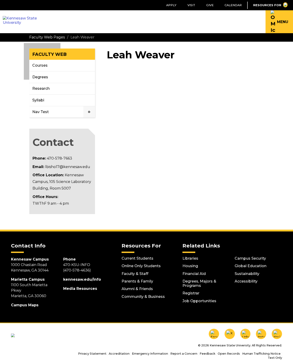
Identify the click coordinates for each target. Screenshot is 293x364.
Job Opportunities (199, 301)
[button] (279, 21)
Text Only (275, 357)
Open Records (229, 353)
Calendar (233, 5)
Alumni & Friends (137, 289)
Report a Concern (183, 353)
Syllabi (38, 100)
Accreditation (119, 353)
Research (41, 88)
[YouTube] (277, 334)
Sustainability (247, 274)
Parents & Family (137, 281)
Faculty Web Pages (47, 37)
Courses (40, 65)
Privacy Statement (92, 353)
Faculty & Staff (135, 274)
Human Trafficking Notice (261, 353)
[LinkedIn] (245, 334)
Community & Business (143, 296)
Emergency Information (150, 353)
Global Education (250, 266)
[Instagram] (261, 334)
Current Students (137, 258)
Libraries (190, 258)
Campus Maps (24, 305)
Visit (191, 5)
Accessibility (246, 281)
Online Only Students (141, 266)
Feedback (207, 353)
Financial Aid (194, 274)
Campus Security (250, 258)
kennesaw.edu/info (82, 279)
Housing (190, 266)
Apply (171, 5)
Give (210, 5)
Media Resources (80, 288)
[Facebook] (214, 334)
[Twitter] (230, 334)
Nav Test (40, 112)
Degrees (40, 77)
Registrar (190, 293)
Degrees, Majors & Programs (199, 283)
